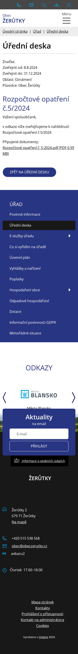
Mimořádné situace (25, 333)
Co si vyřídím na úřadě (28, 246)
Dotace (15, 311)
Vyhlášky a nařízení (25, 268)
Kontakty (42, 608)
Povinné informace (25, 214)
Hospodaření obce (25, 290)
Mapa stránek (42, 602)
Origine (43, 637)
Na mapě (19, 522)
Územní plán (20, 257)
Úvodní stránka (15, 31)
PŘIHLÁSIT (39, 446)
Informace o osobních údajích (43, 461)
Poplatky (17, 279)
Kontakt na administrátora (42, 619)
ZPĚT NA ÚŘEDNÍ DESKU (29, 172)
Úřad (37, 31)
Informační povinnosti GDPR (33, 322)
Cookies (42, 625)
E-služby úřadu (22, 236)
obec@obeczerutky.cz (29, 546)
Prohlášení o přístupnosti (42, 614)
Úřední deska (57, 31)
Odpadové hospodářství (29, 300)
